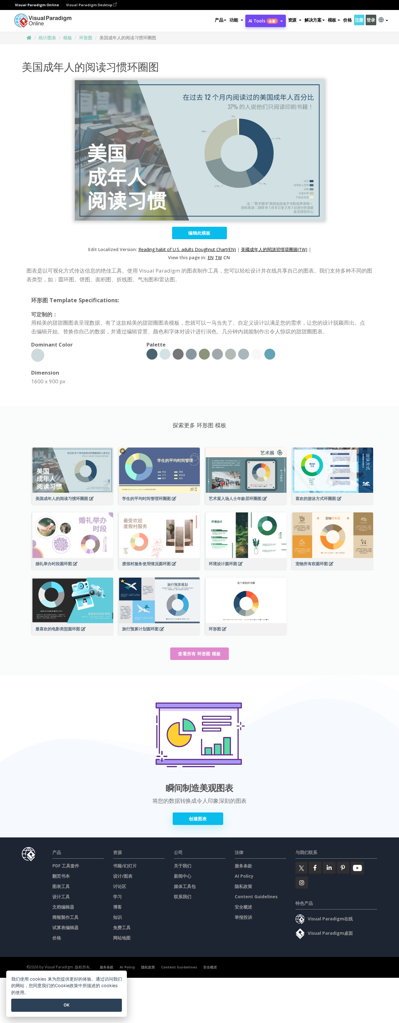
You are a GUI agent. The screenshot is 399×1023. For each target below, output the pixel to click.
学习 (117, 896)
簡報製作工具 (65, 917)
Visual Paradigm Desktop (89, 4)
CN (227, 257)
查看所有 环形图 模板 (199, 654)
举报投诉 (243, 917)
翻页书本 (61, 876)
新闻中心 (182, 876)
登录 (371, 20)
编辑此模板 (199, 233)
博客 (117, 907)
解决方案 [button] (313, 20)
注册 (359, 20)
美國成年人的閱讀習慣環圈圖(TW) (274, 249)
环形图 (85, 38)
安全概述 (243, 907)
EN (211, 257)
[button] (236, 20)
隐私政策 (243, 886)
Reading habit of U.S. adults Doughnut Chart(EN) (187, 249)
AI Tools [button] (262, 21)
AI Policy (244, 876)
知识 (117, 917)
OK (67, 1004)
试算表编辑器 (65, 927)
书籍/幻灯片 (125, 866)
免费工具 (122, 927)
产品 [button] (219, 20)
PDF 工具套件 (65, 866)
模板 (67, 38)
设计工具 (61, 896)
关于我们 (182, 866)
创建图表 (198, 819)
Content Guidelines (256, 896)
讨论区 (119, 886)
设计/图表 (122, 876)
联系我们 (182, 896)
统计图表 (47, 38)
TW (218, 257)
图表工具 (61, 886)
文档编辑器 (63, 907)
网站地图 (122, 938)
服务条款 (243, 866)
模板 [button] (332, 20)
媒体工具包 (185, 886)
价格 (347, 20)
